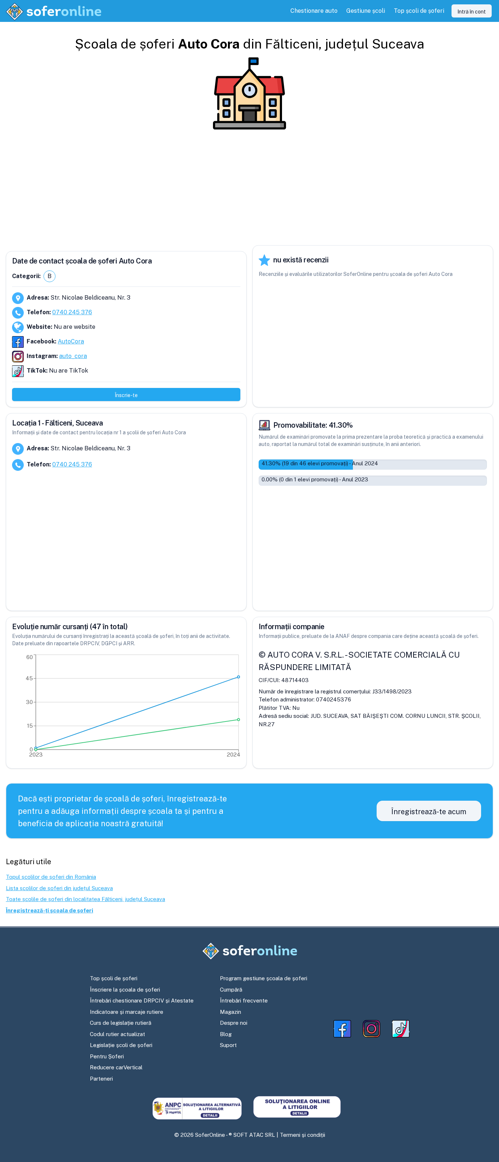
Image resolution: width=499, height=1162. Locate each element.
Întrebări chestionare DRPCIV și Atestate (142, 1000)
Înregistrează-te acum (428, 811)
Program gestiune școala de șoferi (263, 978)
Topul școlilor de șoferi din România (51, 877)
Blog (226, 1034)
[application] (126, 707)
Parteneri (101, 1079)
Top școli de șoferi (113, 978)
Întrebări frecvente (244, 1000)
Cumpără (231, 989)
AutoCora (71, 341)
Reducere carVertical (116, 1067)
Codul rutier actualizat (117, 1034)
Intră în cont (471, 12)
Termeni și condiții (302, 1135)
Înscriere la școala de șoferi (125, 989)
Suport (228, 1045)
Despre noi (233, 1023)
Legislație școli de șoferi (121, 1045)
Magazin (230, 1012)
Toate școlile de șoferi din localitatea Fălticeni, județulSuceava (85, 899)
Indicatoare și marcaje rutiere (126, 1012)
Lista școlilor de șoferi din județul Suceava (59, 888)
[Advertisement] (249, 187)
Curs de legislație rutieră (120, 1023)
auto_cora (73, 356)
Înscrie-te (126, 395)
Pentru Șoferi (107, 1056)
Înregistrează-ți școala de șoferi (49, 910)
